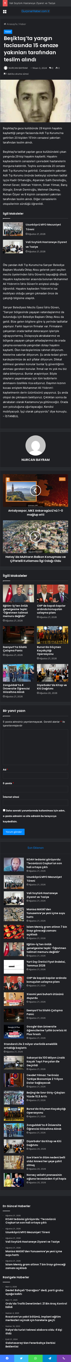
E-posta (8, 783)
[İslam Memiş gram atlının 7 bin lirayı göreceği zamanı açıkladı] (14, 932)
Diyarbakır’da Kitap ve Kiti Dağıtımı (52, 686)
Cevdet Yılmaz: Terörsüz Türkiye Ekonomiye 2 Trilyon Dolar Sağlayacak (45, 1079)
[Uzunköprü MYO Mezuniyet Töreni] (13, 229)
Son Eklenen (35, 847)
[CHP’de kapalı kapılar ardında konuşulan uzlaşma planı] (52, 593)
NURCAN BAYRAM (18, 68)
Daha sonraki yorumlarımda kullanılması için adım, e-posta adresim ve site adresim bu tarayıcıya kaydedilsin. (34, 816)
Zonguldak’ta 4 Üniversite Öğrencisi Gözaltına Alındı (16, 688)
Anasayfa (11, 24)
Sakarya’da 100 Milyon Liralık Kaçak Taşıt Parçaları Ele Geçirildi (46, 1061)
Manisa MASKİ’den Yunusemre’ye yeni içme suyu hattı (46, 913)
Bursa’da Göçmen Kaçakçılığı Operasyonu (49, 650)
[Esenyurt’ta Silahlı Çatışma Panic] (18, 635)
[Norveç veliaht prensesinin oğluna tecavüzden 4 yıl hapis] (14, 1180)
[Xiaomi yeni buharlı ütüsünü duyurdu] (14, 999)
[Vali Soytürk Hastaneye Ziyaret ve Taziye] (13, 246)
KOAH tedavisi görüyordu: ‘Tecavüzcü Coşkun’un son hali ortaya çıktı (44, 863)
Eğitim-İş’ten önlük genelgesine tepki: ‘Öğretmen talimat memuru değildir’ (15, 611)
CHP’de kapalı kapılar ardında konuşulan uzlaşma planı (51, 609)
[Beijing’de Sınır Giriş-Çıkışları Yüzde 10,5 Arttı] (14, 1097)
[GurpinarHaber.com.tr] (35, 11)
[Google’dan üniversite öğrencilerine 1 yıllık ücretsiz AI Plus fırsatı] (14, 1031)
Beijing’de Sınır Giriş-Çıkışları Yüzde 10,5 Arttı (46, 1094)
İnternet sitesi (11, 796)
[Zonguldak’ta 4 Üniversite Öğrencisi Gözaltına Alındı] (18, 672)
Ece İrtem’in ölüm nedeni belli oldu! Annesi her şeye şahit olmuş (46, 1161)
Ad (5, 769)
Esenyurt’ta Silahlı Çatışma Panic (15, 648)
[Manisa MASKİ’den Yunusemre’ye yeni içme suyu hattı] (14, 914)
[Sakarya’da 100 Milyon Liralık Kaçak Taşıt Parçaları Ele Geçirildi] (14, 1063)
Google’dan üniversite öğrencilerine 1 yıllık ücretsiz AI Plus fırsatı (47, 1030)
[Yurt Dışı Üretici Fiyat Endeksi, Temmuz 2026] (14, 967)
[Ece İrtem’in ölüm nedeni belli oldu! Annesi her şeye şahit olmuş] (14, 1162)
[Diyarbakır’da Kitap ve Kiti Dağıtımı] (52, 672)
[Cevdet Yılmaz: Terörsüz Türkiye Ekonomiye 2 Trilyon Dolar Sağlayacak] (14, 1080)
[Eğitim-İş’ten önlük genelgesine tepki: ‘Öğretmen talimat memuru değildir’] (18, 593)
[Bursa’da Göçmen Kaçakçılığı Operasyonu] (52, 635)
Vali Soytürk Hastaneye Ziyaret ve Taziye (32, 3)
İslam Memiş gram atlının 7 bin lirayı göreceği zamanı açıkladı (47, 930)
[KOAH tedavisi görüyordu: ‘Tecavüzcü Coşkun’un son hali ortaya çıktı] (14, 864)
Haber (22, 24)
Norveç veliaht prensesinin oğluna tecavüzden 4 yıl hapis (46, 1177)
